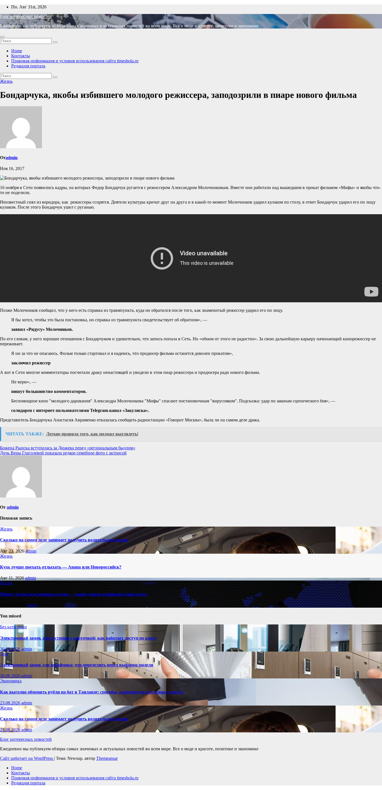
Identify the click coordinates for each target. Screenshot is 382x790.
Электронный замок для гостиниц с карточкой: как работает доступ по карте (78, 638)
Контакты (20, 55)
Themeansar (107, 758)
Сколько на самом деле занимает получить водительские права (64, 539)
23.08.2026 (10, 703)
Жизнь (6, 81)
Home (16, 50)
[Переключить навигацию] (2, 37)
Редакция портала (28, 65)
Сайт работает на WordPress (27, 758)
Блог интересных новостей (26, 16)
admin (12, 157)
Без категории (13, 626)
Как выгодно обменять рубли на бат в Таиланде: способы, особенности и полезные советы (91, 692)
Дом (4, 654)
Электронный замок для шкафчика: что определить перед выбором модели (76, 664)
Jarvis (32, 605)
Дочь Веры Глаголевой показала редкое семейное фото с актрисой (63, 453)
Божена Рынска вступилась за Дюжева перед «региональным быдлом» (67, 447)
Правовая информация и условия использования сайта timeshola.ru (74, 60)
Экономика (11, 680)
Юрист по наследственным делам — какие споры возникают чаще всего (73, 594)
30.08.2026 (10, 649)
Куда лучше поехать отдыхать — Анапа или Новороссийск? (60, 567)
